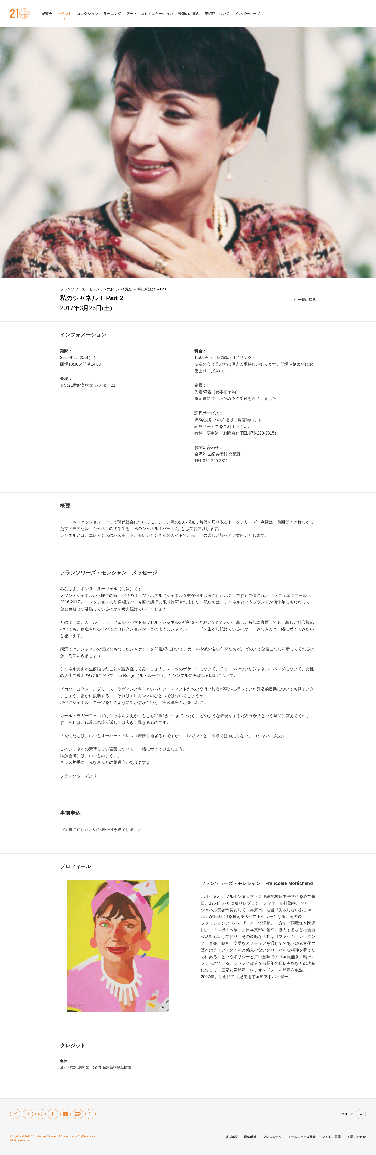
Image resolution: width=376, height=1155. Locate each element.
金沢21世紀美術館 (20, 13)
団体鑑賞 (250, 1137)
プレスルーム (272, 1137)
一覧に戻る (307, 299)
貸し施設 (231, 1137)
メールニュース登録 (302, 1137)
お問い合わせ (356, 1137)
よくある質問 (331, 1137)
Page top (347, 1113)
